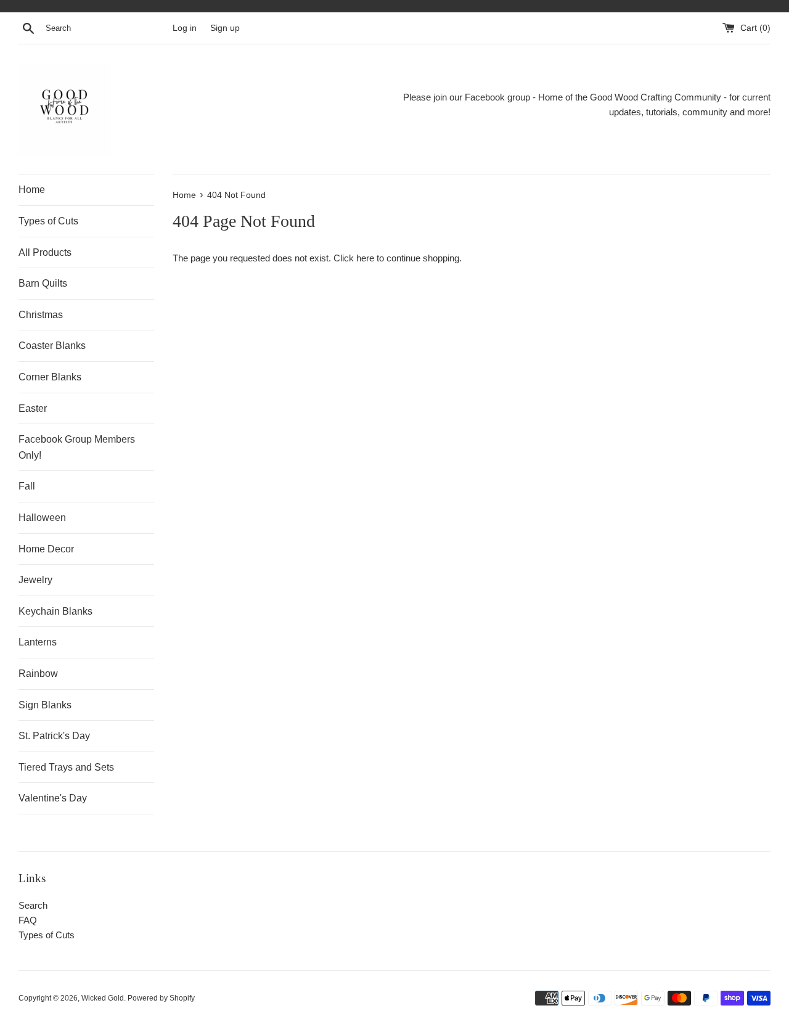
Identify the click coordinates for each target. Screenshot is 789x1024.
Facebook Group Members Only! (76, 447)
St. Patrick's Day (54, 736)
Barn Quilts (42, 283)
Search (32, 905)
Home (31, 189)
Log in (185, 28)
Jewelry (35, 580)
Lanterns (37, 642)
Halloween (42, 517)
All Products (45, 252)
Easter (32, 408)
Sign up (225, 28)
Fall (26, 486)
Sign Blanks (45, 705)
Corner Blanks (49, 377)
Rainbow (38, 673)
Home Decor (46, 549)
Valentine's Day (52, 798)
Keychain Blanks (55, 611)
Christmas (40, 314)
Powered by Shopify (161, 998)
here (365, 258)
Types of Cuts (48, 221)
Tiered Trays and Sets (66, 767)
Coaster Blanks (52, 345)
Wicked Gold (102, 998)
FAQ (27, 920)
